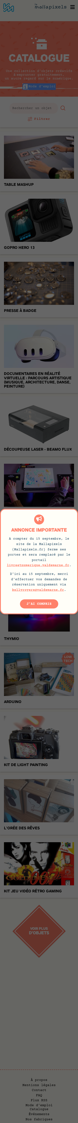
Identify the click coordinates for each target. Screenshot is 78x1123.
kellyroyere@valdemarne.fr (38, 590)
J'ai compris (39, 604)
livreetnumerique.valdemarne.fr (38, 565)
